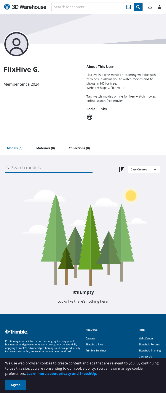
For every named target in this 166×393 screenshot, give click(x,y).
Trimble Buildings (96, 350)
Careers (90, 338)
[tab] (14, 148)
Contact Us (145, 356)
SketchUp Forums (149, 344)
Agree (16, 385)
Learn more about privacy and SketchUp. (62, 373)
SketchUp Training (150, 350)
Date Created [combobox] (139, 169)
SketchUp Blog (94, 344)
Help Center (146, 338)
